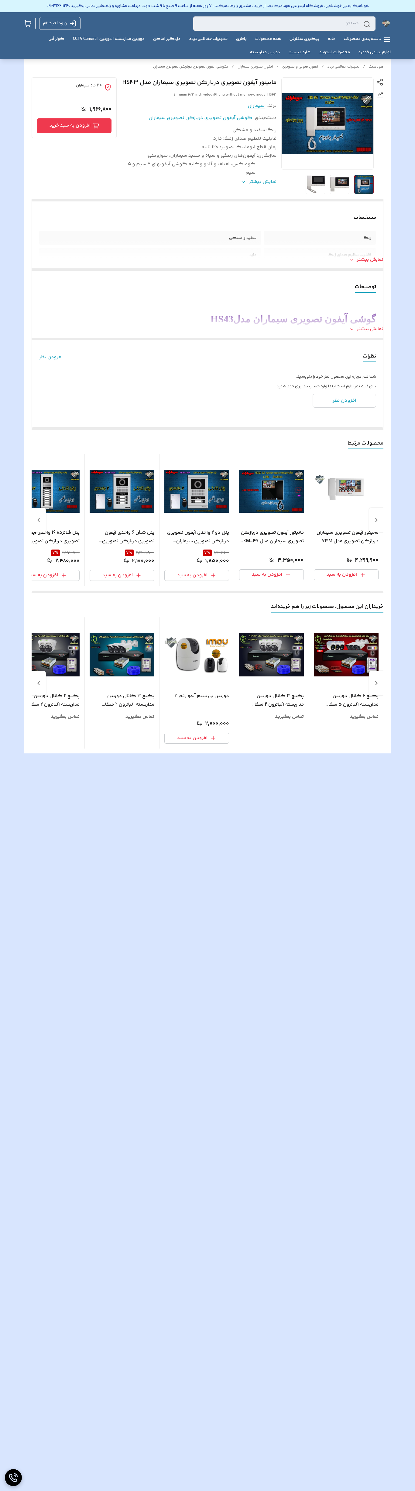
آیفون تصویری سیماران (255, 67)
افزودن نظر (51, 357)
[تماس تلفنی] (13, 1477)
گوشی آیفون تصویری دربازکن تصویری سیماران (190, 67)
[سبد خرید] (28, 23)
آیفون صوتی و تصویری (300, 67)
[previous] (376, 520)
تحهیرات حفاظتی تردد (343, 67)
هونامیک (376, 67)
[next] (38, 520)
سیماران (256, 106)
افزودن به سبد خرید (70, 125)
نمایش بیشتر (370, 260)
